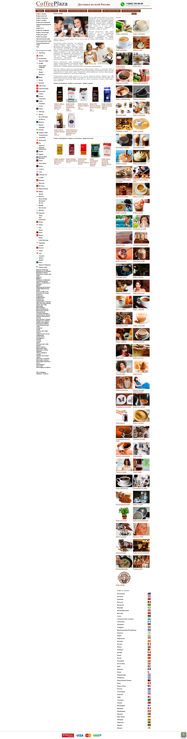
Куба (118, 666)
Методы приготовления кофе (131, 10)
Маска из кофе (138, 537)
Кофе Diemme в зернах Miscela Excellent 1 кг (71, 131)
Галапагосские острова (125, 619)
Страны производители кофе (77, 10)
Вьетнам (120, 613)
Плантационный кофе (43, 41)
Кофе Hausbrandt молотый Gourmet (94, 161)
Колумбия (120, 661)
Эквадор (120, 719)
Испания (120, 641)
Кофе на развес (41, 36)
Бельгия (120, 602)
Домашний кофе (122, 569)
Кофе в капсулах (42, 18)
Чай (37, 47)
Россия (119, 689)
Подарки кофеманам (140, 245)
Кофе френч (120, 423)
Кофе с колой (138, 213)
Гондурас (120, 627)
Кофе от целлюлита (123, 456)
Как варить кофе (122, 325)
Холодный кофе (139, 147)
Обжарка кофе (121, 277)
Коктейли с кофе (139, 261)
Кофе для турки (41, 34)
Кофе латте (137, 66)
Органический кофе (43, 39)
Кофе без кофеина (42, 30)
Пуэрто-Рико (121, 686)
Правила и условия (95, 10)
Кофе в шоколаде (42, 32)
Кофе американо (122, 488)
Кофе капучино (121, 50)
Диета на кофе (121, 537)
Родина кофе (137, 569)
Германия (120, 624)
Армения (120, 599)
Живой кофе (120, 245)
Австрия (120, 596)
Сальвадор (121, 691)
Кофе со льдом (121, 163)
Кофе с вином (138, 277)
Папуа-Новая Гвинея (124, 680)
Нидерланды (121, 675)
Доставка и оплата (51, 10)
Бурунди (120, 607)
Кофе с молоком (139, 34)
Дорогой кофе (121, 553)
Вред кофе (120, 358)
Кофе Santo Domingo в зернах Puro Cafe (70, 106)
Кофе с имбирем (122, 34)
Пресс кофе (137, 472)
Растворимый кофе (123, 504)
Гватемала (120, 621)
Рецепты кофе (121, 115)
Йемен (119, 647)
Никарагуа (120, 677)
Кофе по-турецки (139, 407)
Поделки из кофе (139, 439)
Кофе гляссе (137, 374)
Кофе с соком (121, 309)
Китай (119, 658)
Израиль (120, 633)
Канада (119, 652)
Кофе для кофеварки (140, 520)
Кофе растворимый (43, 22)
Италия (119, 644)
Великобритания (123, 610)
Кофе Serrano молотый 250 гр (71, 160)
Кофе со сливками (139, 163)
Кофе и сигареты (139, 99)
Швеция (120, 714)
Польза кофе (120, 374)
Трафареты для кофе (123, 407)
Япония (119, 728)
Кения (119, 655)
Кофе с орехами (139, 325)
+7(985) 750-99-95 (134, 3)
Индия (119, 635)
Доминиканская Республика (126, 630)
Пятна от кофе (121, 472)
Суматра (120, 694)
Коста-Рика (121, 663)
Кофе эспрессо (138, 196)
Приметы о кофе (122, 131)
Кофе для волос (139, 293)
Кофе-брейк (120, 585)
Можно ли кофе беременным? (138, 391)
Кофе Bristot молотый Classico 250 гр (83, 160)
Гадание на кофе (122, 83)
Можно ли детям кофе (124, 229)
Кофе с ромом (121, 342)
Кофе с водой (138, 504)
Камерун (120, 649)
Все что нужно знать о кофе (111, 10)
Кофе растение (121, 520)
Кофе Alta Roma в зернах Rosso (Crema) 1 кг (95, 106)
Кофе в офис (137, 456)
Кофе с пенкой (138, 423)
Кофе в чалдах (41, 20)
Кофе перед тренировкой (120, 67)
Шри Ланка (121, 717)
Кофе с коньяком (139, 115)
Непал (119, 672)
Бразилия (120, 605)
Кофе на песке (121, 261)
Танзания (120, 700)
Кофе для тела (138, 358)
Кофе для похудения (140, 83)
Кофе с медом (121, 213)
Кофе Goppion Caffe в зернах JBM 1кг (107, 105)
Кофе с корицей (138, 342)
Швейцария (121, 711)
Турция (119, 703)
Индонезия (121, 638)
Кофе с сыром (138, 131)
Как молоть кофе (122, 196)
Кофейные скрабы (122, 147)
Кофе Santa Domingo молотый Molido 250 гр (106, 161)
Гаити (119, 616)
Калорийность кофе (140, 488)
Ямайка (119, 725)
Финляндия (121, 705)
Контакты (63, 10)
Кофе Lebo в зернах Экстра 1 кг (59, 131)
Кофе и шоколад (122, 390)
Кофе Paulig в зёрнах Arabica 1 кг (83, 105)
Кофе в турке (137, 50)
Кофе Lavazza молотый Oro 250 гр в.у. (59, 160)
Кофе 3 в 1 (40, 28)
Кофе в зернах (41, 14)
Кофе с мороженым (123, 99)
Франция (120, 708)
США (118, 697)
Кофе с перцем (138, 309)
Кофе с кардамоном (123, 293)
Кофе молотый (41, 16)
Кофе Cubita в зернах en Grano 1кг (59, 105)
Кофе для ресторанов (141, 553)
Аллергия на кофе (139, 229)
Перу (119, 683)
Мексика (120, 669)
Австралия (121, 593)
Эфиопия (120, 722)
